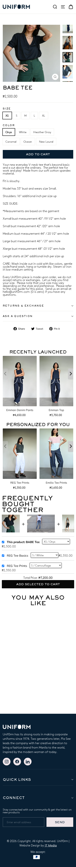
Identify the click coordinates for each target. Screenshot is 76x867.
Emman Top (56, 410)
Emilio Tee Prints (56, 482)
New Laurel (46, 141)
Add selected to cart (38, 584)
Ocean (28, 141)
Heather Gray (42, 132)
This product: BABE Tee (23, 542)
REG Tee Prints (19, 482)
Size (7, 108)
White (23, 132)
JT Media (51, 845)
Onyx (9, 132)
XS (7, 115)
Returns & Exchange (23, 305)
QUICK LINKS (17, 779)
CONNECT (14, 797)
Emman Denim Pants (19, 410)
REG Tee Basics (17, 555)
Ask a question (18, 316)
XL (43, 115)
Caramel (11, 141)
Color (9, 125)
